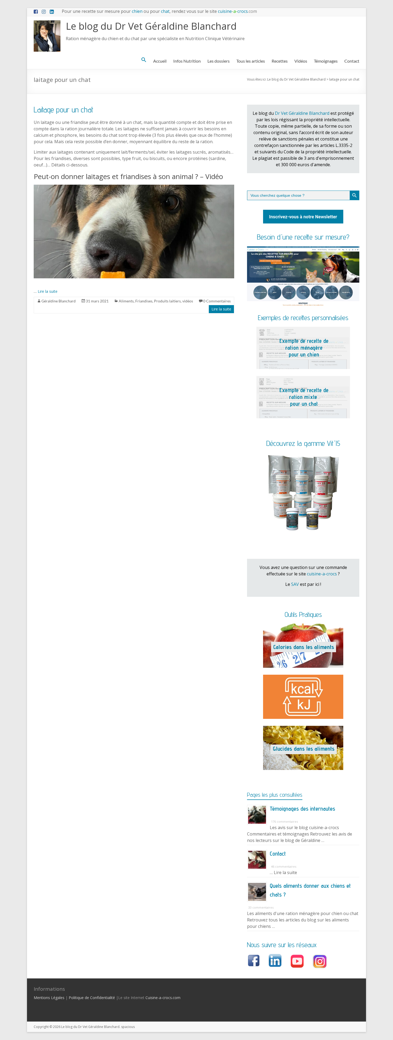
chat (165, 11)
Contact (351, 60)
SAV (295, 584)
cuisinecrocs (237, 11)
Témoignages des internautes (302, 808)
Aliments (126, 301)
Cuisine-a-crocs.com (162, 997)
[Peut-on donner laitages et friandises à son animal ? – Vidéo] (134, 187)
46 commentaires (283, 866)
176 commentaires (284, 821)
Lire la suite (47, 291)
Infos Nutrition (187, 60)
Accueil (160, 60)
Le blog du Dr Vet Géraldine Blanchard (151, 26)
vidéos (187, 301)
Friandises (143, 301)
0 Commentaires (217, 301)
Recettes (280, 60)
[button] (144, 60)
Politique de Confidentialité (92, 997)
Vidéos (300, 60)
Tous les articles (250, 60)
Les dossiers (218, 60)
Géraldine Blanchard (58, 301)
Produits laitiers (167, 301)
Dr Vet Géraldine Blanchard (302, 113)
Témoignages (326, 60)
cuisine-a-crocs (322, 574)
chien (137, 11)
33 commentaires (260, 907)
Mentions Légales (49, 997)
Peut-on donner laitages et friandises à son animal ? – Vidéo (128, 176)
